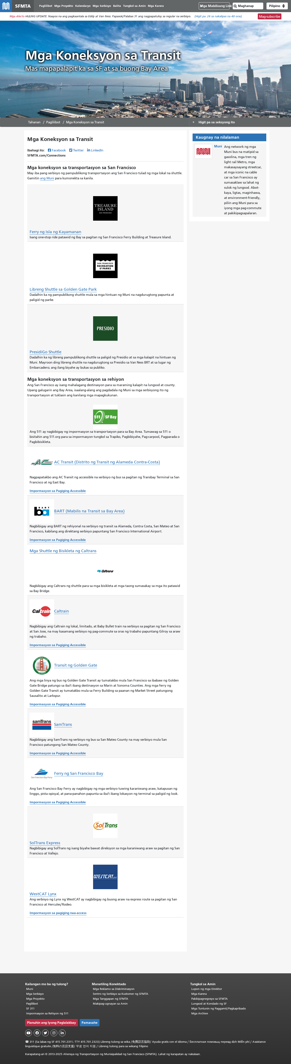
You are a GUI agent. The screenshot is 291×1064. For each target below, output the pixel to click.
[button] (277, 6)
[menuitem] (45, 6)
